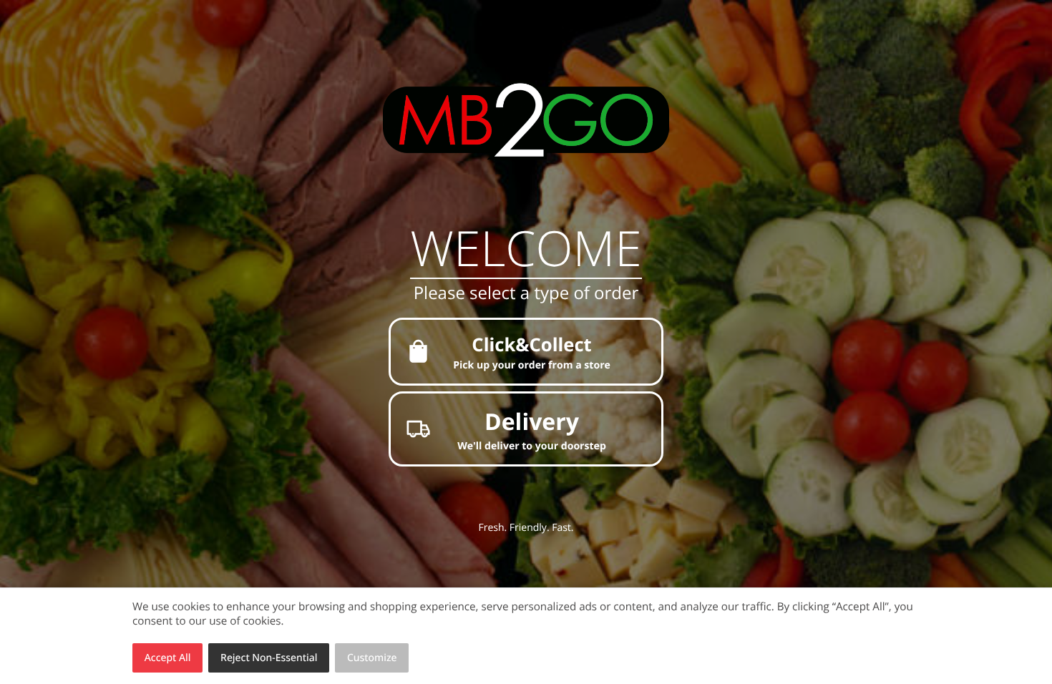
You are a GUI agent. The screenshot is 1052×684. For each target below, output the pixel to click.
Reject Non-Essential (268, 658)
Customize (372, 658)
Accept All (168, 658)
